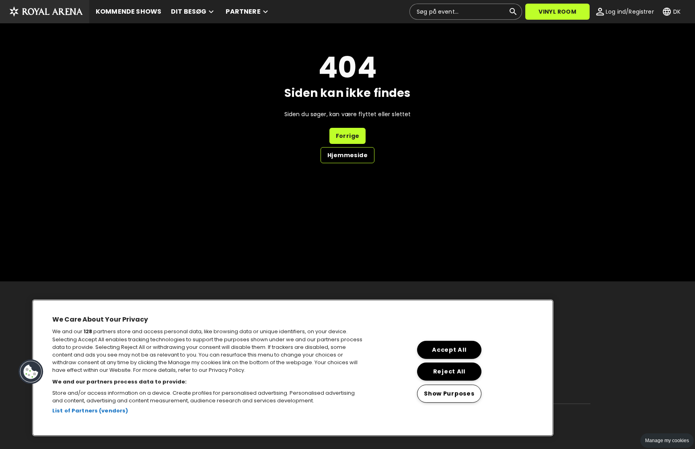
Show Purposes (449, 394)
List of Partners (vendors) (90, 410)
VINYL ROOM (557, 12)
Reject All (449, 371)
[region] (292, 367)
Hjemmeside (347, 155)
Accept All (449, 350)
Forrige (348, 136)
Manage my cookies (667, 440)
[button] (44, 11)
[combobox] (460, 12)
